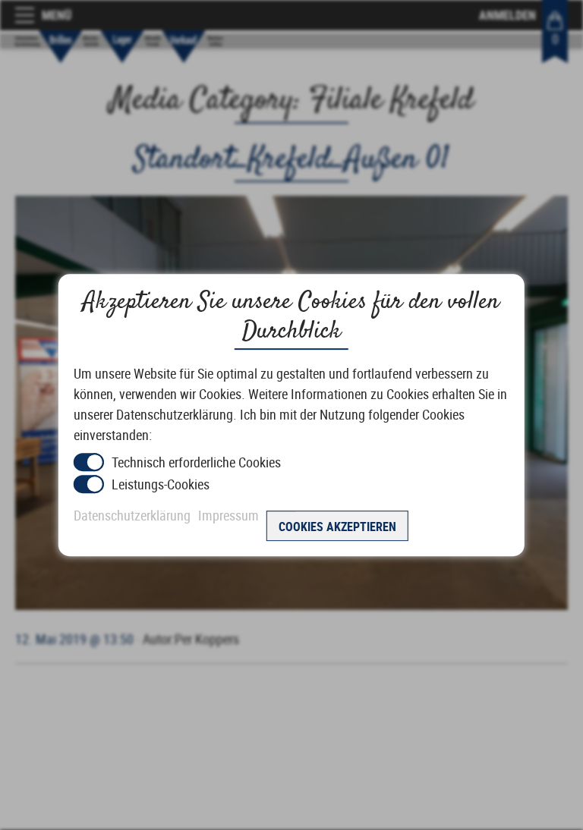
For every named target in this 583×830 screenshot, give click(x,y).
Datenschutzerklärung (132, 515)
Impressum (228, 515)
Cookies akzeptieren (337, 526)
